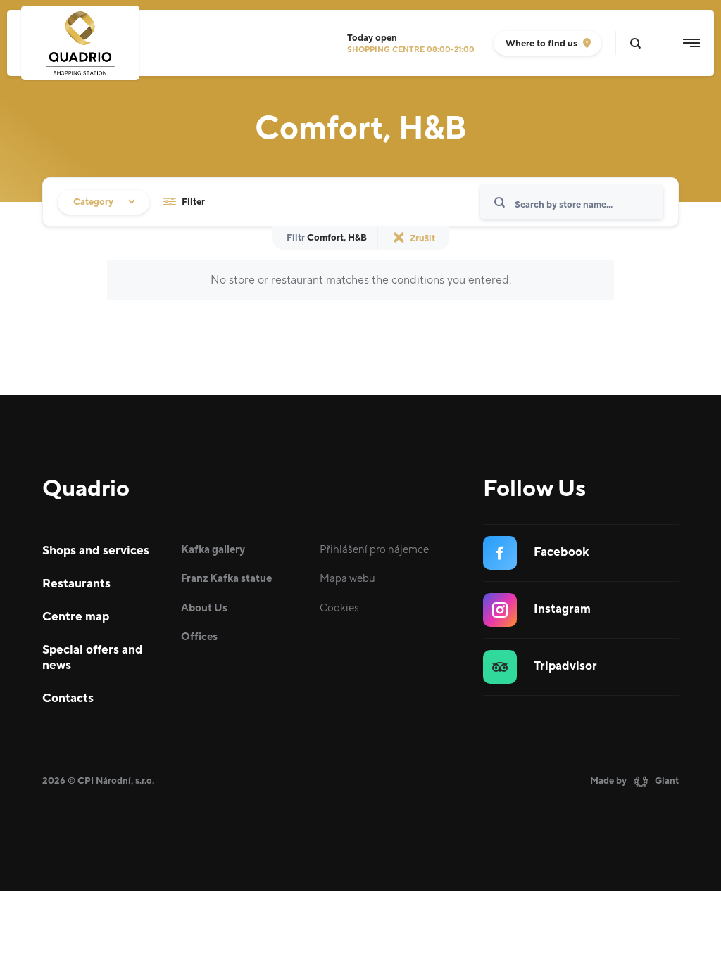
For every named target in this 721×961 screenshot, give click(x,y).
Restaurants (76, 584)
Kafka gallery (213, 549)
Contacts (68, 698)
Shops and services (95, 551)
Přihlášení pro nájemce (374, 549)
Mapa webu (347, 578)
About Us (204, 608)
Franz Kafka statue (226, 578)
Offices (199, 637)
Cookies (339, 608)
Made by (634, 781)
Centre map (75, 617)
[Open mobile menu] (691, 42)
